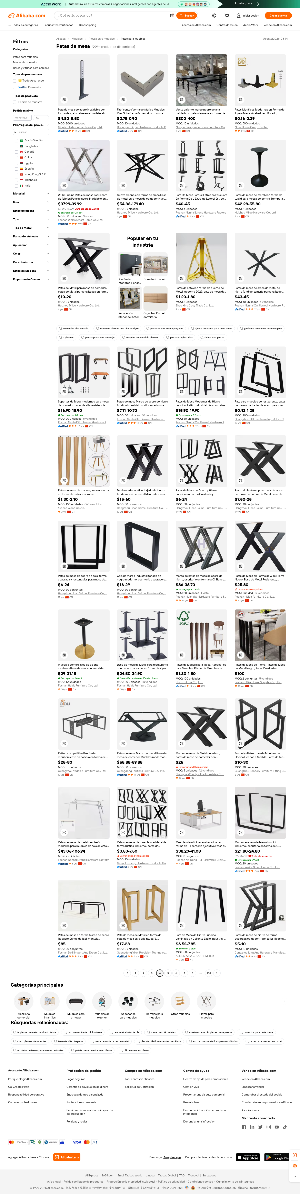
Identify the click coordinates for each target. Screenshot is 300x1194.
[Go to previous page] (127, 973)
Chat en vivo (191, 1086)
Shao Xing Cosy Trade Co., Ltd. (195, 305)
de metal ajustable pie (126, 1032)
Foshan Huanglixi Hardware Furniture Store (201, 596)
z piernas (68, 337)
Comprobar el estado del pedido (262, 1094)
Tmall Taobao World (130, 1175)
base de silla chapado (70, 1041)
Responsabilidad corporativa (26, 1094)
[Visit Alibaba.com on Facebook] (244, 1127)
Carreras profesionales (22, 1102)
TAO (181, 1175)
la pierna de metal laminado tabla (36, 1032)
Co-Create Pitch (18, 1086)
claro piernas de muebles (31, 1041)
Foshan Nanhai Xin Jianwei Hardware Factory (260, 305)
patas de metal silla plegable (166, 328)
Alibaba (61, 38)
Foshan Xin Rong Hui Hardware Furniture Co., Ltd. (201, 859)
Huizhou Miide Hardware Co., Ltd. (138, 212)
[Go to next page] (217, 973)
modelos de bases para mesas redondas (40, 1050)
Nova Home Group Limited (251, 127)
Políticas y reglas (77, 1121)
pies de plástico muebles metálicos (161, 1041)
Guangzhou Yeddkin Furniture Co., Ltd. (82, 771)
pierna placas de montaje (99, 337)
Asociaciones (250, 1110)
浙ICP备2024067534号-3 (254, 1188)
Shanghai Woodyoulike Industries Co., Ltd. (201, 774)
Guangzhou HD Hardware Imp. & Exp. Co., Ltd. (260, 419)
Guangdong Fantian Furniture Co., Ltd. (141, 771)
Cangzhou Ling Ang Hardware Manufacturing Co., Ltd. (260, 952)
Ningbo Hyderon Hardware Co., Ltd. (80, 127)
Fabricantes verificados (139, 1079)
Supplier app (172, 1157)
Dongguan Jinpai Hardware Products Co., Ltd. (143, 127)
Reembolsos (191, 1102)
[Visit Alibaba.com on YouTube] (276, 1127)
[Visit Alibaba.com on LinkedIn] (252, 1127)
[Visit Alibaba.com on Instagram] (268, 1127)
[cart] (227, 16)
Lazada (150, 1175)
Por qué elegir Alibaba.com (25, 1079)
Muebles (77, 38)
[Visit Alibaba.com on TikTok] (284, 1127)
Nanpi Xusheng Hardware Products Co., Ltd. (143, 863)
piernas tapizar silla (181, 337)
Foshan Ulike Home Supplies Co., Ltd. (258, 682)
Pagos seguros (76, 1079)
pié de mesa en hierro (136, 1050)
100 (209, 973)
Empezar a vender (253, 1086)
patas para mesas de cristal (266, 1041)
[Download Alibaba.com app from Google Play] (278, 1157)
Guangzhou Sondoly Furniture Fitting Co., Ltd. (260, 771)
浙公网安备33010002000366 (217, 1188)
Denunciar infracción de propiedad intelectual (205, 1111)
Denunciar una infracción (199, 1121)
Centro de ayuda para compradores (205, 1079)
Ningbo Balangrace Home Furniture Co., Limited (201, 127)
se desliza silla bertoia (75, 328)
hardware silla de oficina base (85, 1032)
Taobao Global (167, 1175)
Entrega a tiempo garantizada (85, 1094)
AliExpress (91, 1175)
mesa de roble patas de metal (112, 1041)
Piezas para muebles (102, 38)
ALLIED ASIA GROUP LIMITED (195, 955)
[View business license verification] (187, 1188)
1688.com (108, 1175)
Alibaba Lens (27, 1157)
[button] (172, 15)
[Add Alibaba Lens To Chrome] (66, 1157)
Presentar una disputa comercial (203, 1094)
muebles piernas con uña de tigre (119, 328)
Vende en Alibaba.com (256, 1079)
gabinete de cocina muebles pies (263, 328)
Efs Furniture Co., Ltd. (189, 682)
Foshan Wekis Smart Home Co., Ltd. (80, 219)
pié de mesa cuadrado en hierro (93, 1050)
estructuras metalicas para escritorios (215, 1041)
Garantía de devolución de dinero (87, 1086)
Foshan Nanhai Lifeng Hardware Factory (201, 212)
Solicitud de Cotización (139, 1086)
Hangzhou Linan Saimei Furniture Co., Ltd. (143, 508)
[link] (294, 1155)
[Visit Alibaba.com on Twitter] (260, 1127)
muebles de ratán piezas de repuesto (210, 1032)
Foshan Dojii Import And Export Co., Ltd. (83, 952)
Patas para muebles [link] (133, 38)
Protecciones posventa (81, 1102)
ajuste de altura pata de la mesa (213, 328)
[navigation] (31, 506)
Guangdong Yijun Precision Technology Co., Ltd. (143, 952)
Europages (209, 1175)
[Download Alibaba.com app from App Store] (248, 1157)
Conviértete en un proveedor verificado (267, 1102)
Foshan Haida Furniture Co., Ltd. (255, 596)
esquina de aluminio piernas (142, 337)
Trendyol (193, 1175)
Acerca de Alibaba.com (23, 1070)
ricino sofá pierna (214, 337)
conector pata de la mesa (258, 1032)
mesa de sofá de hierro (164, 1032)
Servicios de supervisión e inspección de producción (90, 1111)
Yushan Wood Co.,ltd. (71, 508)
